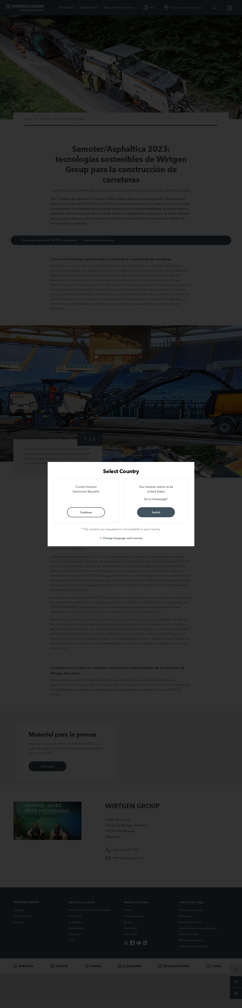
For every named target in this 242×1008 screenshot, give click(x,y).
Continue (86, 512)
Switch (156, 512)
